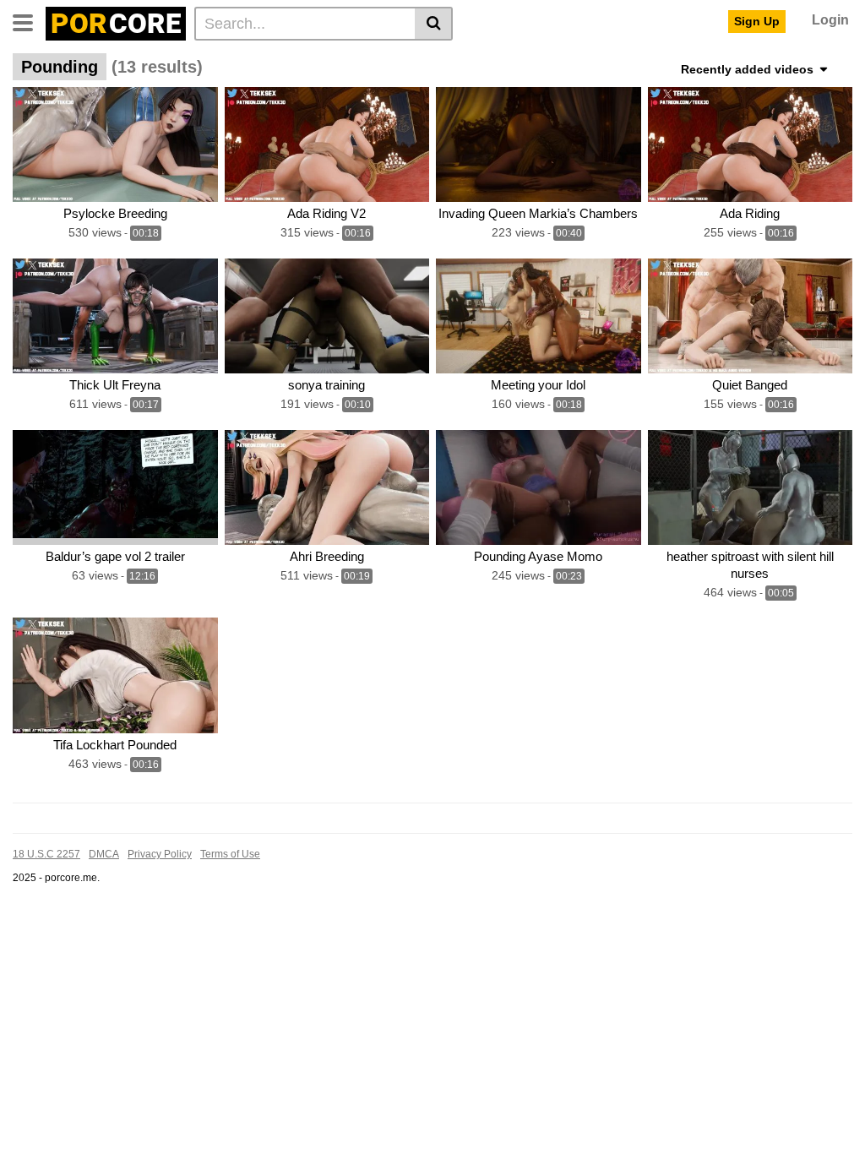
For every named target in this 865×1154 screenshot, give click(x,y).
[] (434, 24)
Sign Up (757, 21)
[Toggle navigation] (29, 21)
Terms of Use (230, 854)
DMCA (104, 854)
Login (830, 20)
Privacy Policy (160, 854)
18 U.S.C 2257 (46, 854)
